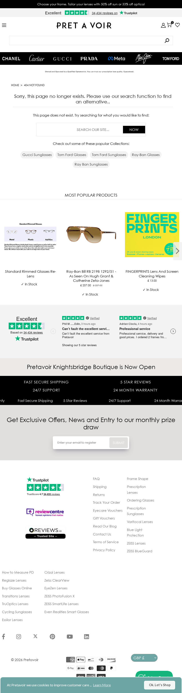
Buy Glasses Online (17, 588)
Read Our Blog (105, 526)
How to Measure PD (18, 572)
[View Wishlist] (176, 25)
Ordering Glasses (140, 500)
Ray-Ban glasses (146, 154)
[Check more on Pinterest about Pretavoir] (52, 637)
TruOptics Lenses (15, 604)
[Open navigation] (4, 25)
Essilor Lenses (12, 620)
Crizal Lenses (54, 572)
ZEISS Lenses (136, 543)
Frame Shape (137, 479)
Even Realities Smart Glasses (66, 612)
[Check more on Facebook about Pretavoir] (3, 637)
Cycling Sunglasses (17, 612)
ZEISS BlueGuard (139, 551)
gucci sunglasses (37, 154)
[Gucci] (62, 58)
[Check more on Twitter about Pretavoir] (35, 637)
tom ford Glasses (71, 154)
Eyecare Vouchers (108, 510)
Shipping (100, 487)
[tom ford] (171, 58)
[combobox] (91, 40)
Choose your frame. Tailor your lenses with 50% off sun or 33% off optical (91, 4)
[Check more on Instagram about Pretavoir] (18, 637)
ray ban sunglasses (91, 164)
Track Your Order (106, 502)
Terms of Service (106, 542)
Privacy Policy (104, 550)
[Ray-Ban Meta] (116, 58)
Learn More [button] (102, 685)
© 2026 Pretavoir (24, 659)
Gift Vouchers (104, 518)
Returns (99, 495)
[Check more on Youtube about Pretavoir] (70, 637)
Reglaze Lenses (14, 580)
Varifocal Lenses (140, 522)
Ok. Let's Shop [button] (159, 685)
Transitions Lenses (16, 596)
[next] (177, 251)
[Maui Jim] (144, 58)
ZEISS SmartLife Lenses (61, 604)
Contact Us (102, 534)
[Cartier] (36, 58)
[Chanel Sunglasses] (11, 58)
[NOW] (166, 40)
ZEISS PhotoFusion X (59, 596)
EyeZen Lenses (55, 588)
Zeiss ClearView (56, 580)
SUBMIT (119, 442)
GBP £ (138, 657)
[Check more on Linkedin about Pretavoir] (86, 637)
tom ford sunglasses (109, 154)
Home (15, 85)
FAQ (96, 479)
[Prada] (89, 58)
